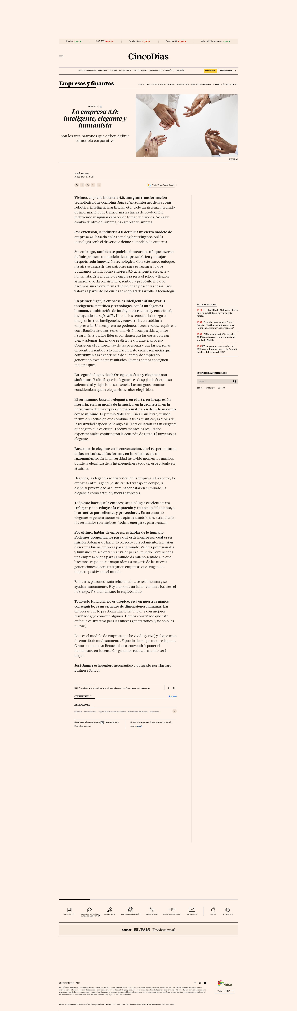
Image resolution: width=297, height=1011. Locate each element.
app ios (213, 914)
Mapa (144, 1004)
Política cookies (83, 1004)
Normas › (172, 696)
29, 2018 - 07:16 (84, 177)
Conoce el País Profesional (148, 930)
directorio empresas (171, 914)
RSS (149, 1004)
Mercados (102, 70)
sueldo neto (109, 914)
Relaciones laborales (137, 711)
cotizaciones (192, 914)
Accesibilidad (135, 1004)
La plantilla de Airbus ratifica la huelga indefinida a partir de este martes (217, 313)
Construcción (182, 85)
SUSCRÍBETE (210, 71)
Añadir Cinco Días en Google (163, 185)
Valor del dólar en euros (211, 41)
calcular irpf (69, 914)
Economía (113, 70)
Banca (141, 85)
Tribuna (92, 107)
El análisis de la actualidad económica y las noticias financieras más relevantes (114, 688)
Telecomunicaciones (155, 85)
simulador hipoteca (89, 914)
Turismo (216, 85)
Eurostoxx (210, 388)
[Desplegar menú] (61, 56)
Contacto (63, 1004)
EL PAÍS (179, 69)
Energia (170, 85)
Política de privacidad (120, 1004)
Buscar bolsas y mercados (212, 373)
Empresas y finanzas (87, 70)
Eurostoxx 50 (171, 41)
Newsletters (156, 1004)
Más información (82, 726)
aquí (139, 726)
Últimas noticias (156, 70)
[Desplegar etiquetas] (174, 711)
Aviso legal (71, 1004)
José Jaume (81, 173)
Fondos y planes (140, 70)
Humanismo (90, 711)
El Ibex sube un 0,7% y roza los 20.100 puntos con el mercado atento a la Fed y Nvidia (216, 337)
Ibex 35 (69, 41)
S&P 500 (100, 41)
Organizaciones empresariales (112, 711)
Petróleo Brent (135, 41)
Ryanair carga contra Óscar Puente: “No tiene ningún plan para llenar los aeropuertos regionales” (216, 325)
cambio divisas (151, 914)
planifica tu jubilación (130, 914)
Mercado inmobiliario (201, 85)
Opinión (169, 70)
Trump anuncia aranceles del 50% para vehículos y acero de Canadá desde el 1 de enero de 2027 (217, 349)
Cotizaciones (125, 70)
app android (228, 914)
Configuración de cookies (101, 1004)
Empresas (154, 711)
